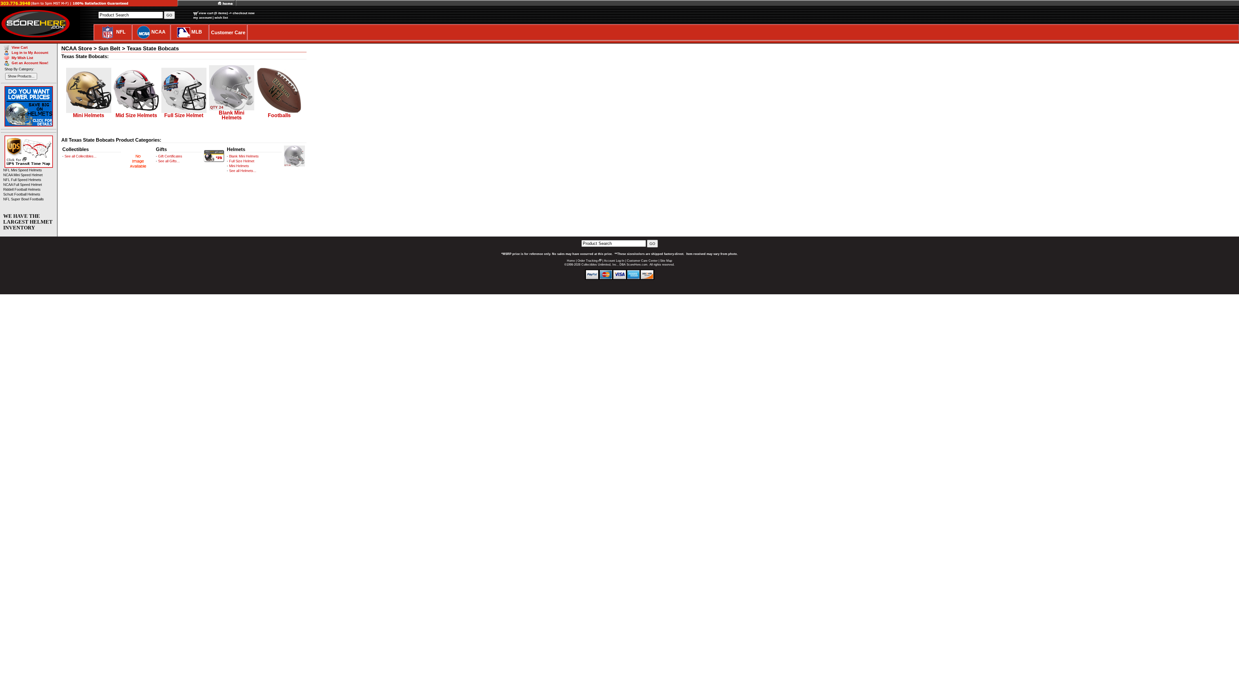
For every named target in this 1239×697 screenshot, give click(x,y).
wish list (221, 17)
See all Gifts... (169, 161)
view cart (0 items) (213, 13)
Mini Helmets (239, 166)
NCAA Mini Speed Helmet (23, 175)
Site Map (666, 260)
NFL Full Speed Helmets (22, 180)
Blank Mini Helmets (244, 156)
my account (202, 17)
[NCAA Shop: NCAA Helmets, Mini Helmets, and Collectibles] (143, 32)
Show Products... (21, 76)
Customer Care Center (642, 260)
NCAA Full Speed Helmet (22, 185)
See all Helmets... (242, 171)
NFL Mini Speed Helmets (22, 170)
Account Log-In (614, 260)
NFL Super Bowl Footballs (23, 199)
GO (652, 244)
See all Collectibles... (80, 156)
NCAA (158, 32)
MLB (196, 32)
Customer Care (228, 32)
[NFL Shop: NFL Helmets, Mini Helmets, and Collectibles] (107, 32)
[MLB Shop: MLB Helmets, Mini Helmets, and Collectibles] (183, 32)
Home (571, 260)
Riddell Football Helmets (22, 189)
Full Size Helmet (241, 161)
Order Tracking (588, 260)
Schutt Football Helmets (21, 194)
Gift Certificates (170, 156)
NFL (121, 32)
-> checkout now (242, 13)
